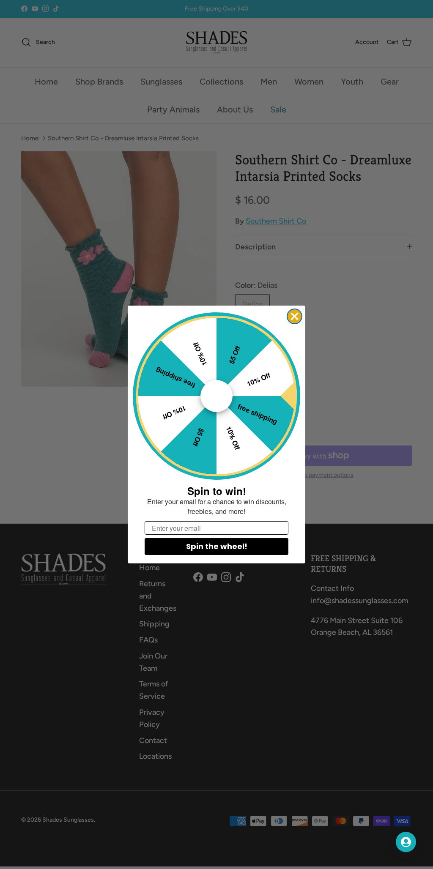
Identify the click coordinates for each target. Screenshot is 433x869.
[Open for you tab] (406, 842)
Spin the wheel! (216, 546)
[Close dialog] (294, 316)
